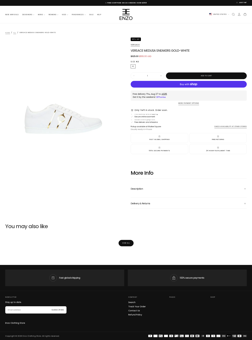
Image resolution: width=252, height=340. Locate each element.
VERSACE (135, 45)
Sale (91, 15)
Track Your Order (137, 306)
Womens (52, 15)
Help (99, 15)
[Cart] (245, 14)
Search (131, 302)
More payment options (188, 103)
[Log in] (239, 14)
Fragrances (78, 15)
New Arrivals (12, 15)
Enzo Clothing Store (15, 323)
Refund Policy (135, 314)
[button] (233, 14)
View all (126, 243)
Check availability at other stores (230, 126)
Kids (64, 15)
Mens (40, 15)
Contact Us (134, 310)
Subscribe (58, 310)
